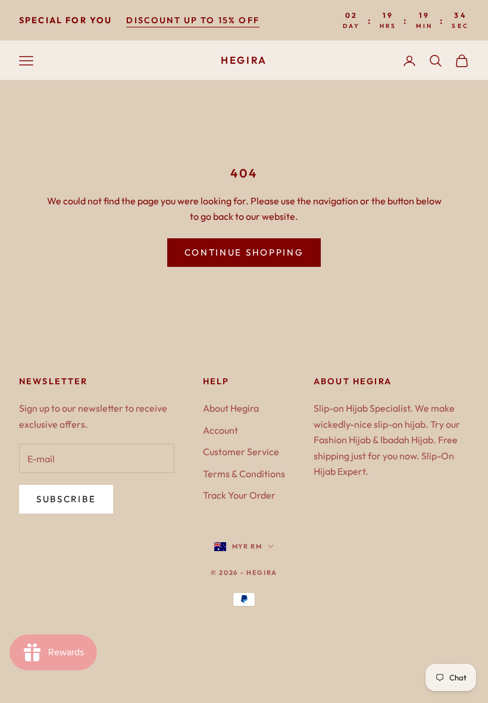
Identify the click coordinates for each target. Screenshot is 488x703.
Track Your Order (239, 495)
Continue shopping (244, 252)
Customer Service (241, 452)
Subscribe (66, 499)
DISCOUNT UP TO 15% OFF (192, 20)
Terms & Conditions (244, 474)
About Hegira (231, 408)
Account (220, 430)
